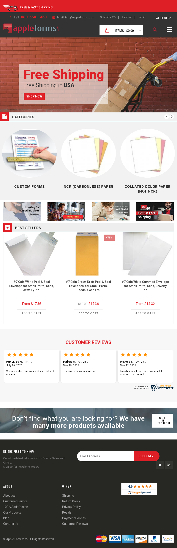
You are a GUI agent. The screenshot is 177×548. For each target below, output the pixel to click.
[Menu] (169, 30)
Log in (141, 17)
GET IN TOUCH (164, 421)
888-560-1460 (34, 17)
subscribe (147, 456)
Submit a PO (108, 17)
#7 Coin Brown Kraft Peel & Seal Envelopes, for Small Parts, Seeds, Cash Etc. (88, 286)
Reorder (127, 17)
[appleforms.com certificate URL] (153, 387)
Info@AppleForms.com (80, 17)
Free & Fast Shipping (36, 7)
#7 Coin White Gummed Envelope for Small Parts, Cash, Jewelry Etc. (145, 286)
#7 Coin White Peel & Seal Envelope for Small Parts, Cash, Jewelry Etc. (31, 286)
